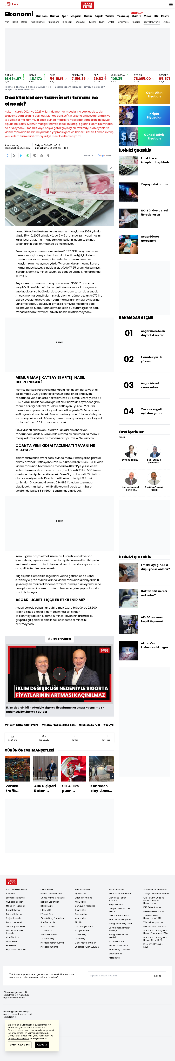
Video (148, 16)
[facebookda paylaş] (7, 155)
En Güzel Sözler (116, 941)
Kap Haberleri (38, 21)
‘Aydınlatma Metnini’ (18, 1038)
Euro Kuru (11, 945)
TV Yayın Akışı (48, 938)
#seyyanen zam (114, 725)
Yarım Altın (80, 918)
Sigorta (136, 21)
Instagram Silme (49, 946)
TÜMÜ (122, 437)
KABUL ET (42, 1044)
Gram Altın (80, 910)
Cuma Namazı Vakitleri (53, 897)
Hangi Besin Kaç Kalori (120, 923)
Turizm (92, 21)
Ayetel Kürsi (80, 893)
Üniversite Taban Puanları (117, 899)
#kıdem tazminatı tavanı (21, 725)
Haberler (9, 86)
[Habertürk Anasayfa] (87, 4)
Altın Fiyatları (12, 937)
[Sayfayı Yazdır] (41, 155)
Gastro (136, 16)
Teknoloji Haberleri (15, 926)
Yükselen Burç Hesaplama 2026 (152, 917)
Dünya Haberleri (14, 914)
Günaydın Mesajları (85, 905)
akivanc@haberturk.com (18, 147)
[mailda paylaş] (34, 155)
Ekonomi (19, 14)
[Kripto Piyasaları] (144, 115)
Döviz (15, 21)
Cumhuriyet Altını (84, 926)
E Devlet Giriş (47, 914)
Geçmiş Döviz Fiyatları (154, 926)
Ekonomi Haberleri (15, 897)
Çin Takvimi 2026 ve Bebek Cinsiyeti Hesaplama (153, 900)
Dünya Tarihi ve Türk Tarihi (119, 910)
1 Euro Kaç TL (81, 938)
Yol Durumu (46, 930)
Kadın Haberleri (14, 922)
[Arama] (4, 4)
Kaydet (158, 975)
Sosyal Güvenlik (152, 21)
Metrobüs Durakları (118, 945)
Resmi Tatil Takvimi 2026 (153, 945)
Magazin (76, 16)
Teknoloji (123, 16)
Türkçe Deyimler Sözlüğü (156, 893)
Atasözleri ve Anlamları (155, 889)
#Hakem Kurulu (89, 725)
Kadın (88, 16)
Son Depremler (48, 922)
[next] (113, 776)
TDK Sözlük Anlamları (120, 893)
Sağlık (99, 16)
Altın (7, 21)
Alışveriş (168, 21)
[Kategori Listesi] (171, 4)
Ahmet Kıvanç (12, 145)
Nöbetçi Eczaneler (50, 901)
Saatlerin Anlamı (83, 897)
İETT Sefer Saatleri (152, 907)
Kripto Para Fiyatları (16, 949)
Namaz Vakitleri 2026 (51, 893)
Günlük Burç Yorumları (52, 918)
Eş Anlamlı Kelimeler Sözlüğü (119, 929)
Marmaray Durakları (119, 949)
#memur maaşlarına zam (59, 725)
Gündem (42, 16)
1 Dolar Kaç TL (82, 934)
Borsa (24, 21)
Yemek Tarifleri (82, 889)
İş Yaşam (67, 21)
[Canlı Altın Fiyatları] (144, 94)
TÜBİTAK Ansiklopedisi (120, 919)
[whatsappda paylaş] (28, 155)
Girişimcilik (123, 21)
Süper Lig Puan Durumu (87, 946)
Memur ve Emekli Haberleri (14, 932)
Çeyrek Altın (81, 914)
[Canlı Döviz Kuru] (144, 136)
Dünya (54, 16)
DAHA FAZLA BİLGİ (20, 1044)
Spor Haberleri (13, 910)
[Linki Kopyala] (48, 155)
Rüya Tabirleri (116, 904)
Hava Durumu (48, 926)
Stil (156, 16)
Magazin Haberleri (15, 905)
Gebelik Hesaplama (153, 911)
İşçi (49, 86)
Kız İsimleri (114, 957)
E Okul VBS (46, 910)
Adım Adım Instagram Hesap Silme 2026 (155, 938)
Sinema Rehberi (49, 934)
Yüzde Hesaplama (153, 922)
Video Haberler (116, 889)
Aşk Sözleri (80, 901)
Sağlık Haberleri (14, 918)
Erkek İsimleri (115, 953)
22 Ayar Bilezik (82, 930)
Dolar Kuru (11, 941)
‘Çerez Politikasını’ (41, 1035)
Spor (65, 16)
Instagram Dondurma (52, 942)
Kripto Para (53, 21)
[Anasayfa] (11, 882)
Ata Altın (79, 922)
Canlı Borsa (47, 889)
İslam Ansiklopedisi (119, 915)
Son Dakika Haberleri (16, 889)
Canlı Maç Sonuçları (85, 942)
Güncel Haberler (14, 901)
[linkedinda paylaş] (21, 155)
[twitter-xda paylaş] (14, 155)
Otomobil (80, 21)
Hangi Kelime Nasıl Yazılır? (118, 936)
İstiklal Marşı (47, 905)
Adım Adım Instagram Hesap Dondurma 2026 (155, 932)
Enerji (102, 21)
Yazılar (110, 16)
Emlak (111, 21)
